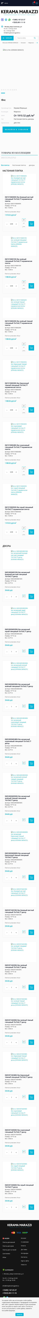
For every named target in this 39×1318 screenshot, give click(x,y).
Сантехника (6, 1253)
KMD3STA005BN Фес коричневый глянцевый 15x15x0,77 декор (17, 1131)
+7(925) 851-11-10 (18, 22)
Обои (4, 1257)
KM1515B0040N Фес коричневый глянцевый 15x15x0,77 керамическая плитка (18, 447)
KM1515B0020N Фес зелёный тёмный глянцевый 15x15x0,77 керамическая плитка (18, 323)
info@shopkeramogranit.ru (12, 33)
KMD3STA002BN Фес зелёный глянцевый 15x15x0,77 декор (16, 966)
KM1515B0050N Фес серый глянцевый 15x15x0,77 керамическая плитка (19, 508)
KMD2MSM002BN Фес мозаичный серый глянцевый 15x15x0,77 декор (18, 630)
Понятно (19, 1314)
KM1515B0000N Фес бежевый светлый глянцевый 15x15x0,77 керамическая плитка (19, 199)
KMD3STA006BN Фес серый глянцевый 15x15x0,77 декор (19, 1186)
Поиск (35, 38)
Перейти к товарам (16, 129)
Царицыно (9, 1270)
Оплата (23, 1246)
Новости (24, 1265)
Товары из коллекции (15, 153)
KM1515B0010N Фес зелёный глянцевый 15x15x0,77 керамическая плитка (18, 261)
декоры (32, 165)
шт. (24, 223)
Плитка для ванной (9, 1242)
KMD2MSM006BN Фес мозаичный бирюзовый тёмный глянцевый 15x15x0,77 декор (17, 855)
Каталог (23, 43)
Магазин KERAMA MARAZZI (10, 43)
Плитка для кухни (8, 1246)
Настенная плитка (19, 165)
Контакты (24, 1257)
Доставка (24, 1249)
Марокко (31, 43)
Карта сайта (25, 1261)
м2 (24, 220)
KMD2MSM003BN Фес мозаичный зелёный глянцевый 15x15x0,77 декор (19, 685)
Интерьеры (8, 157)
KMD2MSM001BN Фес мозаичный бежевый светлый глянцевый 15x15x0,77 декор (17, 574)
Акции (6, 1238)
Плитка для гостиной (9, 1250)
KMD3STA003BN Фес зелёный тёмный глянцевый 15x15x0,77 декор (19, 1021)
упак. (24, 226)
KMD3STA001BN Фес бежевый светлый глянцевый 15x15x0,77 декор (19, 911)
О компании (25, 1242)
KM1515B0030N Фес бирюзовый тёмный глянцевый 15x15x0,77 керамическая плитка (17, 385)
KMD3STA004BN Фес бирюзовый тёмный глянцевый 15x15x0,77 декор (18, 1076)
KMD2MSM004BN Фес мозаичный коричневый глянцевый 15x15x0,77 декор (18, 741)
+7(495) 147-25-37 (18, 20)
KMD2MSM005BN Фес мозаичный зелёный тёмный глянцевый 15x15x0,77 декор (17, 798)
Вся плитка (5, 165)
